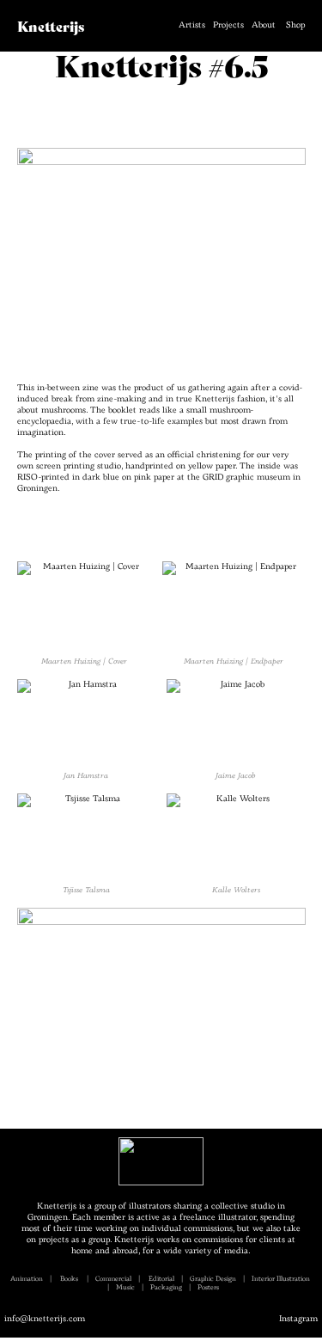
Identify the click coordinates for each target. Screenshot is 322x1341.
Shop (295, 25)
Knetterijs (50, 25)
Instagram (298, 1319)
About (264, 25)
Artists (192, 25)
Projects (228, 25)
